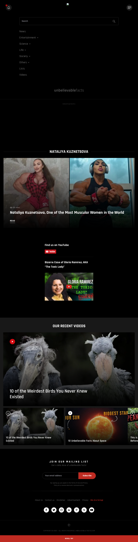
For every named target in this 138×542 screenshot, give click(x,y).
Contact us (49, 500)
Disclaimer (61, 500)
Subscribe (87, 475)
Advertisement (73, 500)
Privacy (85, 500)
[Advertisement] (69, 124)
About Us (39, 500)
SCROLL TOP (69, 539)
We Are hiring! (96, 500)
